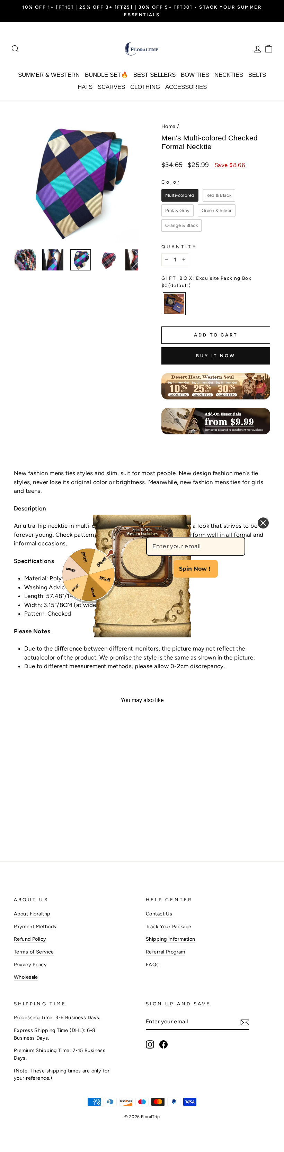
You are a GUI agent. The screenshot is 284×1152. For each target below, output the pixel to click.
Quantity (179, 246)
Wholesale (26, 977)
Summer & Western (49, 75)
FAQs (152, 964)
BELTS (257, 75)
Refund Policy (30, 939)
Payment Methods (35, 926)
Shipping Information (170, 939)
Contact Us (159, 914)
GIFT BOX (206, 281)
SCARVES (111, 87)
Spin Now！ (195, 568)
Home (168, 126)
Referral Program (165, 952)
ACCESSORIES (186, 87)
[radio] (179, 195)
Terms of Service (34, 952)
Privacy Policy (30, 964)
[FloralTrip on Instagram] (150, 1044)
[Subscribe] (244, 1021)
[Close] (263, 523)
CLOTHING (145, 87)
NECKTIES (228, 75)
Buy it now (216, 355)
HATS (85, 87)
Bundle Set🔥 (106, 75)
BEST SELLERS (154, 75)
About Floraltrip (32, 914)
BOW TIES (195, 75)
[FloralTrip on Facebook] (163, 1044)
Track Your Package (169, 926)
